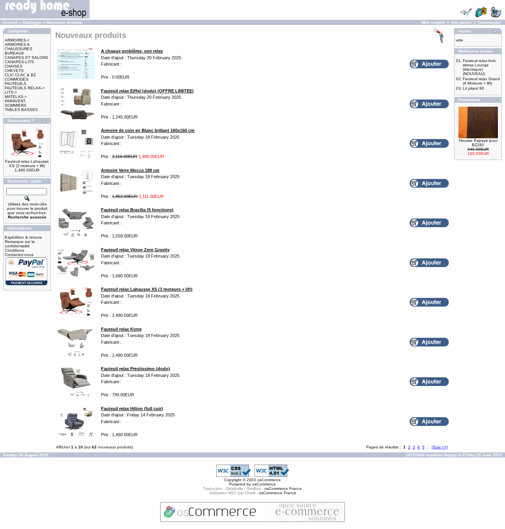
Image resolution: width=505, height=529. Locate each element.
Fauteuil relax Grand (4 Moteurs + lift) (481, 81)
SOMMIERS (15, 105)
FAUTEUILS (15, 83)
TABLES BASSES (21, 109)
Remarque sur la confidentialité (20, 243)
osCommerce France (283, 488)
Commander (489, 22)
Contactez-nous (19, 254)
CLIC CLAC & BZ (20, 75)
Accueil (10, 22)
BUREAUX (14, 53)
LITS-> (11, 92)
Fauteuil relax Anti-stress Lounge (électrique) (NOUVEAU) (479, 67)
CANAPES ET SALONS (26, 57)
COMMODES (16, 79)
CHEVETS (14, 70)
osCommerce (269, 480)
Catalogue (31, 22)
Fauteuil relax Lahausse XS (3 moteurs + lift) (27, 163)
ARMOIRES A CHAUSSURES (18, 46)
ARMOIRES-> (17, 40)
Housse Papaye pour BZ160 (478, 142)
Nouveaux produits (64, 22)
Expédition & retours (23, 237)
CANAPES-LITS (19, 62)
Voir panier (461, 22)
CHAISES (13, 66)
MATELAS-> (16, 96)
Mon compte (433, 22)
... (427, 447)
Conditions (14, 250)
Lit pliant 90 (473, 88)
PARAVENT (15, 101)
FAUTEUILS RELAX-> (25, 88)
